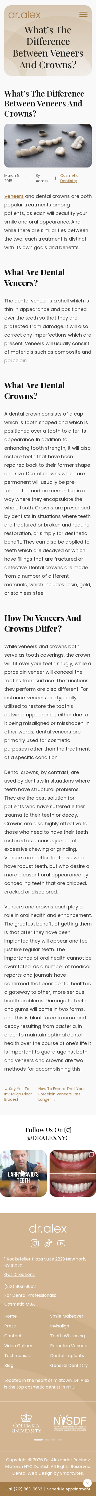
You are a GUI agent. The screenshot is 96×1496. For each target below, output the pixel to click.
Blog (8, 1365)
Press (10, 1326)
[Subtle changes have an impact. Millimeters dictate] (72, 1173)
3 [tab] (53, 1440)
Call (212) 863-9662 (24, 1489)
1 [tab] (38, 1440)
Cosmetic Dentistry (69, 178)
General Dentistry (69, 1365)
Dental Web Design (32, 1473)
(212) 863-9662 (20, 1286)
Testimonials (17, 1356)
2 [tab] (47, 1440)
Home (10, 1316)
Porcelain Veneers (69, 1346)
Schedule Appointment (68, 1489)
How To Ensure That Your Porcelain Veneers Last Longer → (61, 1094)
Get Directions (19, 1274)
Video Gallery (18, 1346)
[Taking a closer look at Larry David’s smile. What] (23, 1173)
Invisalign (59, 1326)
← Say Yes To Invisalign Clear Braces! (18, 1094)
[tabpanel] (26, 1422)
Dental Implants (67, 1356)
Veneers (14, 196)
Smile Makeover (66, 1316)
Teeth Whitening (67, 1336)
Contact (13, 1336)
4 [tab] (60, 1440)
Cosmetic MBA (19, 1304)
